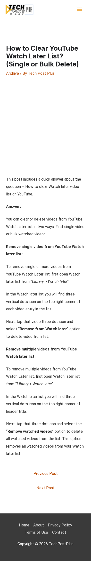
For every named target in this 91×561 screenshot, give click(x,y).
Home (24, 525)
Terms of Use (36, 532)
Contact (59, 532)
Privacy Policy (60, 525)
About (38, 525)
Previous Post (45, 473)
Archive (12, 73)
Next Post (45, 488)
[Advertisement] (45, 126)
